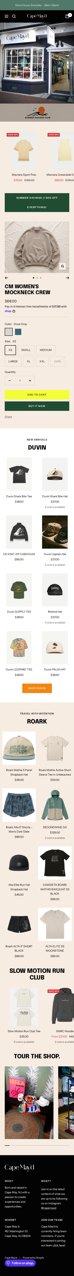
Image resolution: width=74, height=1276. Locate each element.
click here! (58, 1245)
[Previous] (6, 277)
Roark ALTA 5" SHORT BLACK (19, 948)
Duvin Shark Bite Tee (19, 496)
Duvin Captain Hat (55, 554)
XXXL (58, 361)
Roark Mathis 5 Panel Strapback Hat (19, 772)
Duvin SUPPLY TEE (19, 611)
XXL (42, 361)
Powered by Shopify (33, 1257)
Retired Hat (55, 611)
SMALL (26, 350)
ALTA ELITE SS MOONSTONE (54, 948)
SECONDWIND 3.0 (55, 827)
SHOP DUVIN (37, 688)
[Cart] (67, 16)
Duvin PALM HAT (55, 669)
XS (10, 350)
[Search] (14, 16)
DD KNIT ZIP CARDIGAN (19, 554)
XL (28, 361)
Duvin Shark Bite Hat (55, 496)
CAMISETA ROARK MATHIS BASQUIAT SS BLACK (54, 889)
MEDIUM (46, 350)
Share (8, 417)
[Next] (67, 277)
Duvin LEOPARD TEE (19, 669)
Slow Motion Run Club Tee (24, 1031)
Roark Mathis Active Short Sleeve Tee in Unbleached (55, 772)
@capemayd (48, 1208)
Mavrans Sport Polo (24, 174)
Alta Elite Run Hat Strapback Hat (19, 887)
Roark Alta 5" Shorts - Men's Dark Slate (19, 829)
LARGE (13, 361)
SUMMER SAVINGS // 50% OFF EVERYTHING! (37, 202)
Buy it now (37, 406)
